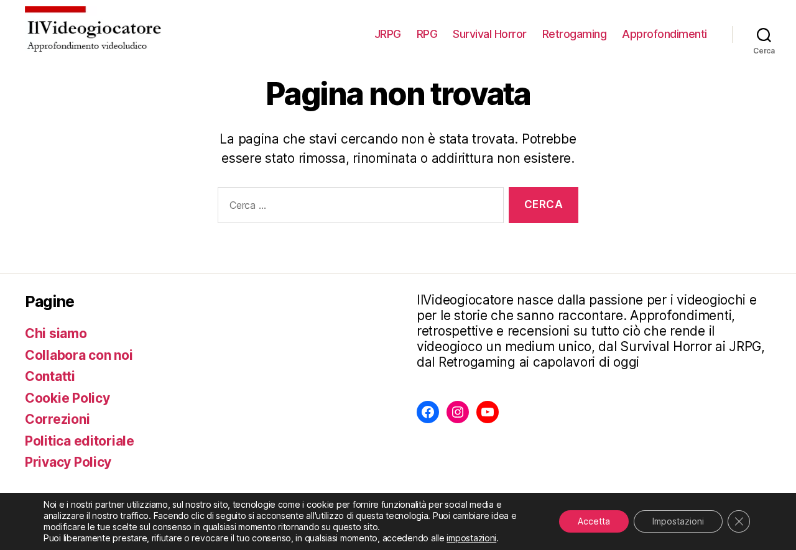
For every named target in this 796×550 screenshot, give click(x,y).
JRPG (387, 33)
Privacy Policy (68, 462)
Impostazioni (678, 521)
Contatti (50, 376)
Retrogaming (574, 33)
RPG (427, 33)
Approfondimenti (664, 33)
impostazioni (471, 538)
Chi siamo (56, 333)
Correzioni (57, 419)
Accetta (594, 521)
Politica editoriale (79, 441)
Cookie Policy (67, 398)
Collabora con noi (78, 355)
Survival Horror (490, 33)
